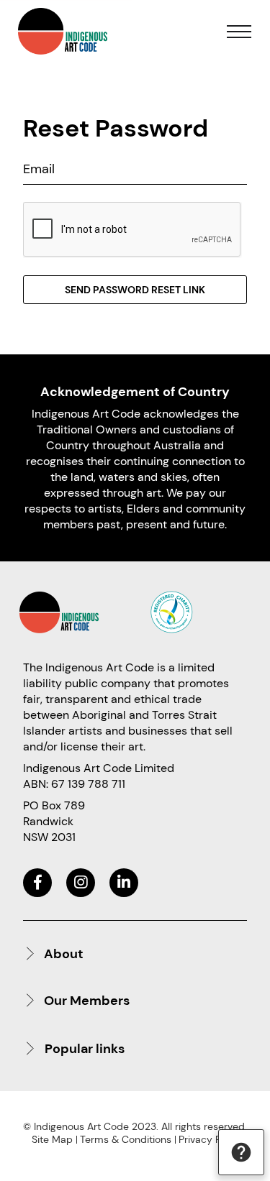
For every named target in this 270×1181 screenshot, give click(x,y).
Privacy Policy (211, 1139)
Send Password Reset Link (135, 289)
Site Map (52, 1139)
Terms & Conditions (125, 1139)
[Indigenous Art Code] (62, 31)
